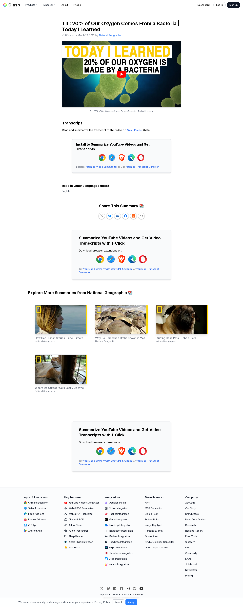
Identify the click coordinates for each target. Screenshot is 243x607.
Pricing (77, 4)
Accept (131, 602)
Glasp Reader (134, 130)
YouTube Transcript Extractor (142, 166)
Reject (118, 602)
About (64, 4)
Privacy (125, 594)
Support (104, 594)
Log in (219, 4)
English (66, 191)
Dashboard (204, 4)
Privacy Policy (102, 602)
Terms (115, 594)
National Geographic (110, 35)
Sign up (233, 4)
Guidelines (138, 594)
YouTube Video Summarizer (101, 166)
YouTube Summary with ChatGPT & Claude (108, 269)
